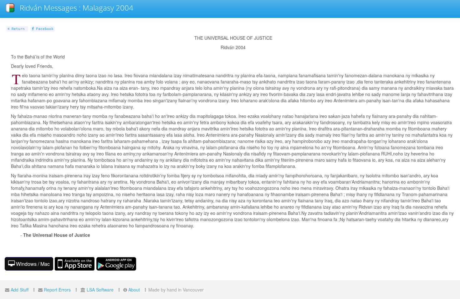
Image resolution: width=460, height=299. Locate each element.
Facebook (44, 29)
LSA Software (100, 289)
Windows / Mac (32, 263)
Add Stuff (19, 289)
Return (17, 29)
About (134, 289)
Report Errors (57, 289)
